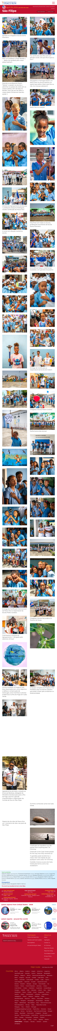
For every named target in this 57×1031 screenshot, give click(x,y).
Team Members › (41, 11)
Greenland (32, 988)
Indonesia (33, 990)
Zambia (45, 1021)
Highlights (47, 940)
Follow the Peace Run (33, 937)
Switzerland (28, 1017)
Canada (34, 977)
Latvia (47, 992)
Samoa (23, 1011)
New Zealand (31, 1002)
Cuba (42, 979)
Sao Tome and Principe (40, 1011)
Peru (22, 1007)
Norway (28, 1004)
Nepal (16, 1002)
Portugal (33, 1007)
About (45, 937)
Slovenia (17, 1015)
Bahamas (39, 973)
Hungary (17, 990)
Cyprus (47, 979)
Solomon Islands (25, 1015)
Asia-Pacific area (19, 973)
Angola (33, 971)
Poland (28, 1007)
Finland (17, 986)
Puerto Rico (36, 1009)
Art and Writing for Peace (34, 945)
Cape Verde (41, 977)
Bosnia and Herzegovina (38, 975)
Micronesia (40, 998)
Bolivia (29, 975)
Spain (16, 1017)
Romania (43, 1009)
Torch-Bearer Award (49, 953)
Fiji (48, 983)
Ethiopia (29, 983)
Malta (42, 996)
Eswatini (22, 983)
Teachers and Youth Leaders (34, 940)
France (22, 986)
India (28, 990)
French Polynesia (30, 986)
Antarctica (40, 971)
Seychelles (23, 1013)
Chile (47, 977)
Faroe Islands (42, 983)
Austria (34, 973)
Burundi (28, 977)
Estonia (17, 983)
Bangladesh (47, 973)
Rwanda (17, 1011)
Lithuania (37, 994)
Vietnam (39, 1021)
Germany (39, 986)
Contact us (47, 942)
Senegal (50, 1011)
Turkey (30, 1019)
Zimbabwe (17, 1023)
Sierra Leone (30, 1013)
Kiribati (30, 992)
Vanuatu (32, 1021)
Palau (33, 1004)
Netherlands (23, 1002)
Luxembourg (45, 994)
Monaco (17, 1000)
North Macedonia (19, 1004)
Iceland (23, 990)
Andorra (27, 971)
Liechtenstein (29, 994)
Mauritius (27, 998)
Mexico (34, 998)
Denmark (27, 981)
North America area (46, 1002)
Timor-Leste (18, 1019)
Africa (16, 971)
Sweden (21, 1017)
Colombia (22, 979)
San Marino (29, 1011)
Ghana (45, 986)
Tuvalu (35, 1019)
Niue (37, 1002)
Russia (49, 1009)
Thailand (42, 1017)
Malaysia (30, 996)
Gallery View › (50, 11)
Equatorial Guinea (42, 981)
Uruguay (26, 1021)
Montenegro (31, 1000)
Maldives (37, 996)
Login (52, 1025)
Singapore (38, 1013)
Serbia (16, 1013)
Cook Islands (29, 979)
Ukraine (47, 1019)
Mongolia (23, 1000)
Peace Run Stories (49, 948)
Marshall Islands (19, 998)
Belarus (17, 975)
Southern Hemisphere (46, 1015)
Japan (49, 990)
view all (53, 904)
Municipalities (31, 942)
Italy (45, 990)
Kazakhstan (18, 992)
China (16, 979)
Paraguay (17, 1007)
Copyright (46, 959)
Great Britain (18, 988)
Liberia (22, 994)
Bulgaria (21, 977)
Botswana (49, 975)
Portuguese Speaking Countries (23, 1009)
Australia (27, 973)
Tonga (24, 1019)
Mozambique (39, 1000)
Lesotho (17, 994)
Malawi (25, 996)
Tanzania (35, 1017)
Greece (25, 988)
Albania (22, 971)
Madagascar (18, 996)
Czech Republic (19, 981)
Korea (35, 992)
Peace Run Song (48, 950)
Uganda (41, 1019)
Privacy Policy (48, 956)
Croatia (37, 979)
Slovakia (45, 1013)
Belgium (22, 975)
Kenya (24, 992)
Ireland (40, 990)
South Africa (34, 1015)
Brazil (16, 977)
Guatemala (39, 988)
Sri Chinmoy (47, 945)
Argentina (47, 971)
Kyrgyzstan (41, 992)
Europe (35, 983)
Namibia (47, 1000)
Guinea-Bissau (48, 988)
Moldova (47, 998)
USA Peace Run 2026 (47, 967)
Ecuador (33, 981)
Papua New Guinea (41, 1004)
